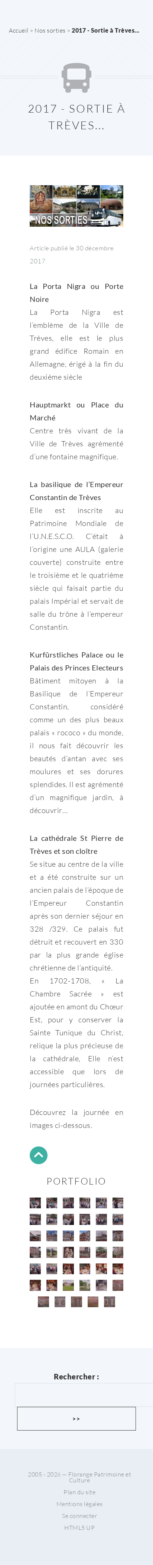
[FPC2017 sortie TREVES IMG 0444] (60, 1302)
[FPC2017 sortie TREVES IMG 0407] (52, 1236)
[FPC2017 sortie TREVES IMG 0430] (68, 1269)
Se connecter (79, 1515)
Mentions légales (79, 1504)
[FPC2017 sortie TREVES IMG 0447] (109, 1302)
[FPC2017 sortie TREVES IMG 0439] (85, 1285)
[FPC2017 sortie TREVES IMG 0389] (52, 1203)
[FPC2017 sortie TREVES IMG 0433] (118, 1269)
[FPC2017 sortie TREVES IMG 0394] (101, 1203)
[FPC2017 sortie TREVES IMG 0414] (52, 1252)
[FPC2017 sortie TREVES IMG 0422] (101, 1252)
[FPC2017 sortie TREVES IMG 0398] (68, 1219)
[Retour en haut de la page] (39, 1156)
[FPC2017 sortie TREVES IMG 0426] (35, 1269)
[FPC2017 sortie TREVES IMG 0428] (52, 1269)
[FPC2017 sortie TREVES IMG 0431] (85, 1269)
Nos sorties (50, 30)
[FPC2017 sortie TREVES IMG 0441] (101, 1285)
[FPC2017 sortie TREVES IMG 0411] (118, 1236)
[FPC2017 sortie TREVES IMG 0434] (35, 1285)
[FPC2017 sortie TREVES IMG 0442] (118, 1285)
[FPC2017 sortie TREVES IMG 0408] (68, 1236)
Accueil (19, 30)
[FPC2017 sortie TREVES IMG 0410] (101, 1236)
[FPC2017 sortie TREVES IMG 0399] (85, 1219)
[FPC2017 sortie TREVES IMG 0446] (93, 1302)
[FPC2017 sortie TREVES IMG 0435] (52, 1285)
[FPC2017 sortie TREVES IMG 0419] (68, 1252)
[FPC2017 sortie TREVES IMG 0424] (118, 1252)
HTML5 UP (79, 1527)
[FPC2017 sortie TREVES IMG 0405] (118, 1219)
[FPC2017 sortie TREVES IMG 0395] (118, 1203)
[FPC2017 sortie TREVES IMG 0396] (35, 1219)
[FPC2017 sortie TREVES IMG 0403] (101, 1219)
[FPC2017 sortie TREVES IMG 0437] (68, 1285)
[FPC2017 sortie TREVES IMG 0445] (76, 1302)
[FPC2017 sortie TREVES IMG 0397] (52, 1219)
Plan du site (79, 1492)
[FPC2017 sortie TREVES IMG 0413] (35, 1252)
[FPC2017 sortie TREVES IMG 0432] (101, 1269)
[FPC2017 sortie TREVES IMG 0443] (43, 1302)
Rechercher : (76, 1376)
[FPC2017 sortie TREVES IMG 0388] (35, 1203)
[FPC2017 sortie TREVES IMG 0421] (85, 1252)
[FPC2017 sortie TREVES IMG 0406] (35, 1236)
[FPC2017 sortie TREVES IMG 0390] (68, 1203)
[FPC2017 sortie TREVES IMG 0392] (85, 1203)
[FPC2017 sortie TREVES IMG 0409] (85, 1236)
